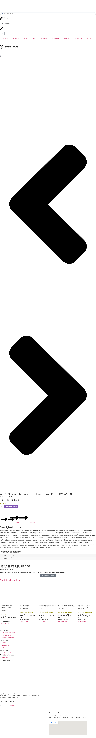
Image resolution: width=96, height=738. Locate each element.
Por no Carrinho (5, 623)
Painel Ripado (55, 38)
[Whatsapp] (2, 19)
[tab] (4, 519)
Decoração (44, 38)
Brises (26, 38)
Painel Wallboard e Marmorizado (73, 38)
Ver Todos (5, 38)
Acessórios (16, 38)
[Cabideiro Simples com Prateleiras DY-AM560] (27, 56)
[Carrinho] (2, 33)
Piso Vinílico (90, 38)
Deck (34, 38)
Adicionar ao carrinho (11, 506)
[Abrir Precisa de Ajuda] (11, 23)
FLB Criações (13, 706)
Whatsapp (6, 18)
